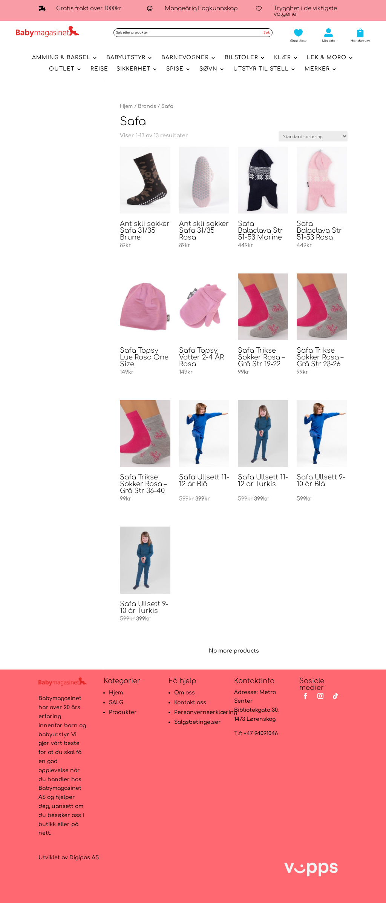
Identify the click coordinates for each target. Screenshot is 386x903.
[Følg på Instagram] (320, 696)
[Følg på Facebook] (305, 696)
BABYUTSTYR (126, 57)
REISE (99, 69)
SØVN (208, 69)
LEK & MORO (326, 57)
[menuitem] (298, 35)
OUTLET (62, 69)
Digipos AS (84, 857)
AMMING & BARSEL (61, 57)
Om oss (184, 693)
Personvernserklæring (205, 712)
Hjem (126, 106)
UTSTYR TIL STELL (261, 69)
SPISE (175, 69)
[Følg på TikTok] (335, 696)
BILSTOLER (241, 57)
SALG (116, 702)
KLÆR (282, 57)
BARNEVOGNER (185, 57)
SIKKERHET (133, 69)
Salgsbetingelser (197, 722)
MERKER (317, 69)
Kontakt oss (190, 702)
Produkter (123, 712)
